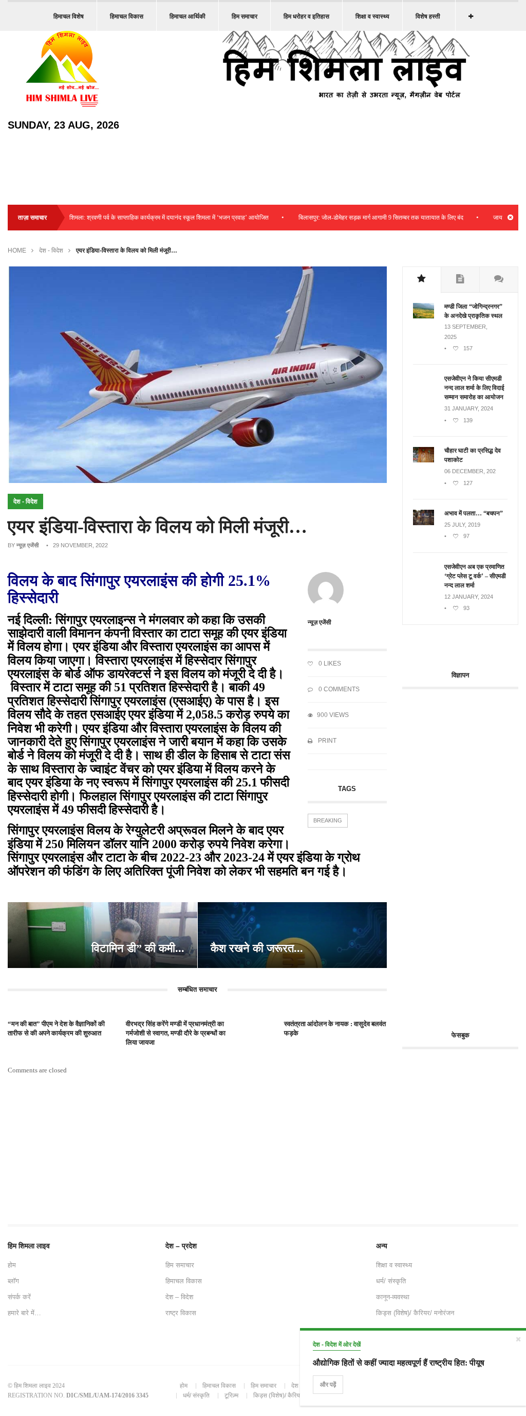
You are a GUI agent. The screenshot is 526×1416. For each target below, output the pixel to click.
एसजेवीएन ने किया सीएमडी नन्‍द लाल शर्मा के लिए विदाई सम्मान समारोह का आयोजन (474, 388)
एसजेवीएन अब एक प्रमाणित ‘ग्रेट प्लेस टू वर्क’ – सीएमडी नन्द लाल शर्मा (475, 576)
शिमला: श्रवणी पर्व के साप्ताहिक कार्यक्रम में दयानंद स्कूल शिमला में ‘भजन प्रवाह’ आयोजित (145, 217)
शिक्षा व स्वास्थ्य (372, 16)
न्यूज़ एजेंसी (27, 545)
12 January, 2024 (468, 597)
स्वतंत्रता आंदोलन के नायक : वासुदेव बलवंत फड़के (335, 1028)
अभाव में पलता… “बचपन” (473, 513)
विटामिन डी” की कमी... (137, 948)
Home (17, 250)
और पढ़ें (328, 1384)
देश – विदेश (179, 1297)
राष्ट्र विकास (180, 1313)
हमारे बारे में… (24, 1313)
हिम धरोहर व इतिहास (306, 16)
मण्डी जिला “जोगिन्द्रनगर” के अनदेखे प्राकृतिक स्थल (473, 311)
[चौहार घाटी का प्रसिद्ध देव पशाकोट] (423, 460)
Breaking (327, 820)
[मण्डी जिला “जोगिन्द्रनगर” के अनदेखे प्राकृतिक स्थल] (423, 316)
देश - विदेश (51, 250)
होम (12, 1265)
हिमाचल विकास (126, 16)
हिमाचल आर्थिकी (187, 16)
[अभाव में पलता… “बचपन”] (423, 523)
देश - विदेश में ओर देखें (337, 1344)
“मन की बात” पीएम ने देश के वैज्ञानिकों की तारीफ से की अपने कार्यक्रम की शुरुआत (56, 1028)
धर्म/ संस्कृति (391, 1281)
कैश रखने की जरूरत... (257, 948)
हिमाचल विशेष (68, 16)
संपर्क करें (19, 1297)
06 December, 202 (470, 471)
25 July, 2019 (462, 525)
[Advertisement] (464, 854)
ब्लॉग (13, 1281)
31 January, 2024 (468, 408)
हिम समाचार (244, 16)
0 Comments (338, 689)
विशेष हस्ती (428, 16)
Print (326, 740)
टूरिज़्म (231, 1395)
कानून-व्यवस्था (392, 1297)
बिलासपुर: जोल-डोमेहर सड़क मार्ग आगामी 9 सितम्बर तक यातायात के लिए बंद (357, 217)
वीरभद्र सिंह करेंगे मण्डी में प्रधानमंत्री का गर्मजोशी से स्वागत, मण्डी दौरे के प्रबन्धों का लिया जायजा (176, 1033)
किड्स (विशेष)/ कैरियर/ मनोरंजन (415, 1313)
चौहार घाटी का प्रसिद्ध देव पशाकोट (472, 455)
